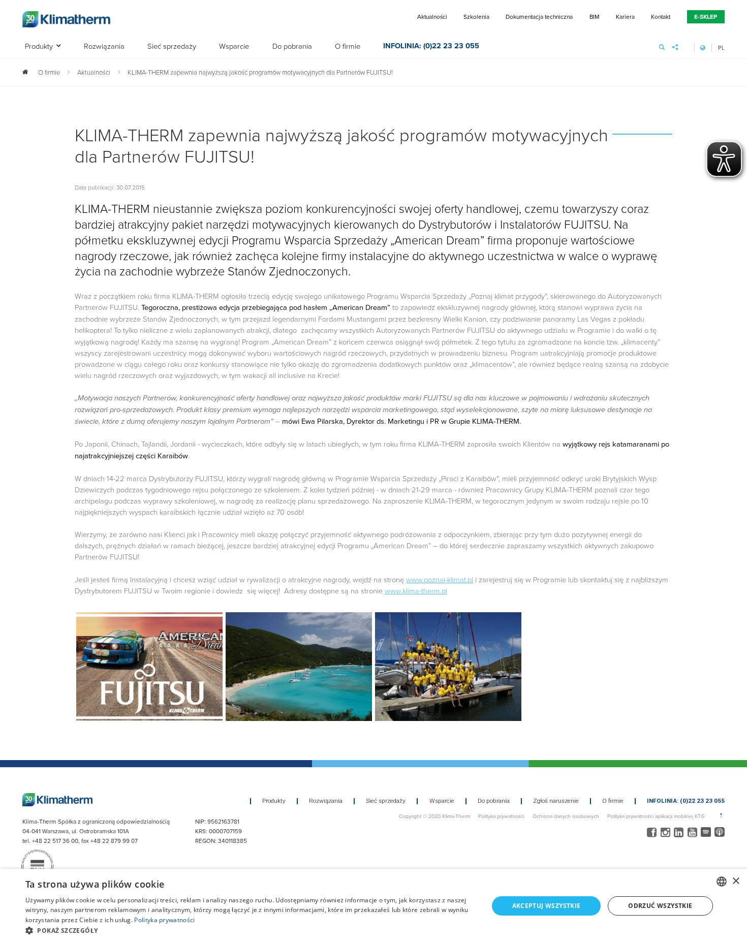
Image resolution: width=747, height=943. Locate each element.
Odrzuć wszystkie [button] (660, 905)
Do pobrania (292, 46)
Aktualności (432, 16)
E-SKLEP (705, 16)
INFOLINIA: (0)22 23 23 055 (431, 46)
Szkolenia (476, 16)
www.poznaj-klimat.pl (439, 579)
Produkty (39, 46)
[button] (250, 930)
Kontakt (660, 16)
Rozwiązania (104, 46)
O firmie (347, 46)
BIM (594, 16)
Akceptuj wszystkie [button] (546, 905)
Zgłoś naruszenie (556, 801)
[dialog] (373, 906)
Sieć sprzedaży (171, 46)
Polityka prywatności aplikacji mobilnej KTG (655, 816)
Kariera (625, 16)
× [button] (735, 881)
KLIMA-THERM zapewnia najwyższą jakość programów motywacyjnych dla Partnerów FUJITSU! (260, 72)
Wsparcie (234, 46)
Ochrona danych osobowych (566, 816)
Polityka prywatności (501, 816)
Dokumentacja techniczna (539, 16)
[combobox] (722, 881)
